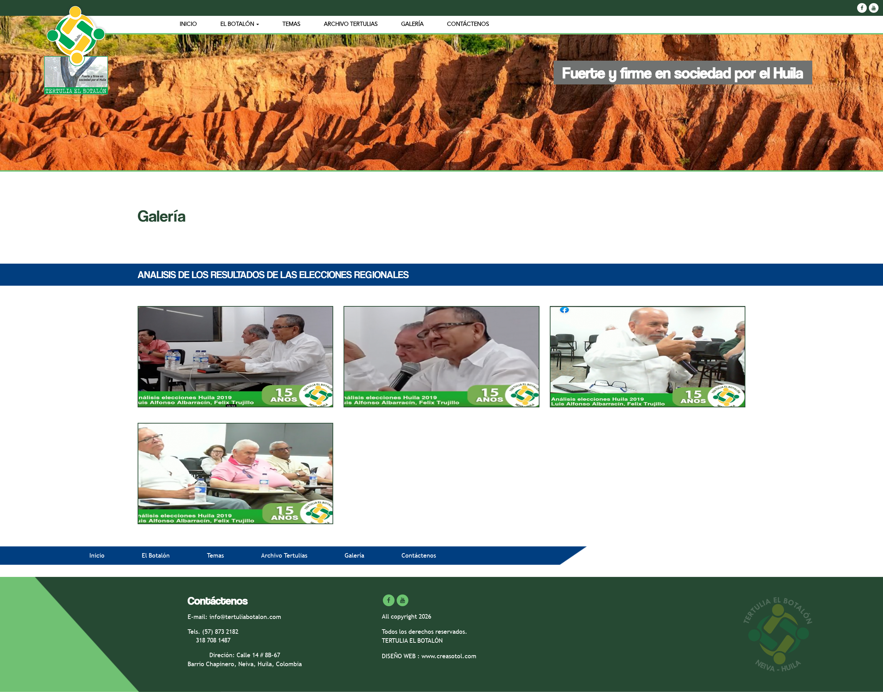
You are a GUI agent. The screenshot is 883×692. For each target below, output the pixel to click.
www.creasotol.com (448, 656)
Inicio (188, 24)
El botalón (238, 24)
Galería (412, 24)
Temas (291, 24)
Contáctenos (468, 24)
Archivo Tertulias (351, 24)
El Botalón (156, 555)
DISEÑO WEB (399, 656)
